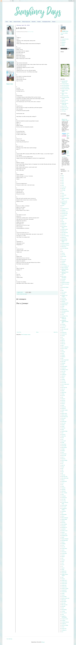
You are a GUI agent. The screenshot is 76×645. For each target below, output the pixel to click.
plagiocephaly (64, 519)
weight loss (64, 623)
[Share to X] (28, 292)
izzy (62, 463)
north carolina (64, 505)
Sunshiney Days (65, 31)
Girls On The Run (65, 235)
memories (63, 487)
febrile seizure (64, 413)
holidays (63, 450)
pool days (63, 522)
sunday (63, 593)
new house (64, 500)
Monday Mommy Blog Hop (65, 272)
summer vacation (65, 588)
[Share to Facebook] (29, 292)
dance (63, 385)
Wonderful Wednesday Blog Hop (65, 321)
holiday (63, 449)
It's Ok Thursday (65, 248)
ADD (63, 193)
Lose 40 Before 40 (65, 266)
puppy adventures (65, 538)
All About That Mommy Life (65, 81)
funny (63, 429)
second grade (64, 553)
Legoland (63, 261)
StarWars (63, 301)
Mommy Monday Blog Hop (65, 270)
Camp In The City (65, 208)
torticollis (63, 606)
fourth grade (64, 421)
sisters (63, 561)
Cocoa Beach (64, 215)
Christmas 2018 (65, 213)
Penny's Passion (65, 100)
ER (62, 220)
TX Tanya (64, 111)
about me (63, 327)
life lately (63, 474)
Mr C (63, 274)
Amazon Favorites (17, 21)
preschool (63, 529)
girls (62, 432)
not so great (64, 506)
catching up (64, 374)
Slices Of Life (64, 106)
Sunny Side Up (65, 109)
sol (62, 566)
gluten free (64, 436)
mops (63, 494)
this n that (63, 603)
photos (63, 516)
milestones (64, 491)
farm (63, 411)
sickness (63, 559)
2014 (63, 175)
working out (64, 630)
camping (63, 372)
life (62, 473)
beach (63, 353)
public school (64, 533)
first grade (64, 418)
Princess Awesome (65, 284)
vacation (63, 611)
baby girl (63, 343)
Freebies (39, 21)
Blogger (43, 642)
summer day (64, 585)
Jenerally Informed (65, 87)
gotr (62, 439)
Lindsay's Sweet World (65, 91)
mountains (64, 496)
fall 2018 (63, 400)
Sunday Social (64, 304)
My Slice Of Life (65, 95)
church (63, 377)
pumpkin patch (64, 535)
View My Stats (9, 638)
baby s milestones (65, 347)
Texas (63, 307)
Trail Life (63, 312)
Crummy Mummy (65, 83)
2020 (63, 185)
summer (63, 578)
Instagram (63, 42)
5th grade (63, 188)
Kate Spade (64, 256)
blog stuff (63, 361)
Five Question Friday (64, 227)
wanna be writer (65, 618)
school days (64, 551)
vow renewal (64, 612)
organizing (64, 511)
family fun (64, 406)
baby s (63, 345)
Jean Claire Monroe (65, 85)
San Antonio (64, 292)
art (62, 337)
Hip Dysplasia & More (46, 21)
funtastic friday (64, 431)
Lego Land (64, 259)
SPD (63, 290)
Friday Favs (64, 230)
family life (64, 408)
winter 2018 (64, 628)
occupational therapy (64, 509)
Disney (63, 216)
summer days (64, 586)
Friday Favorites (65, 229)
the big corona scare (65, 598)
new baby (63, 499)
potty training (64, 524)
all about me (64, 332)
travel (63, 607)
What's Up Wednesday (68, 135)
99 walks (63, 190)
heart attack (64, 444)
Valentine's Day (65, 316)
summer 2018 (64, 582)
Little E (63, 262)
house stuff (64, 455)
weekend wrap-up (65, 622)
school (63, 550)
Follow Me (34, 21)
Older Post (56, 332)
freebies (63, 424)
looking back (64, 481)
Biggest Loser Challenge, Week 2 (65, 120)
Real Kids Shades (65, 287)
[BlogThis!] (27, 292)
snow (63, 563)
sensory (63, 555)
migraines (63, 489)
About (11, 21)
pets (62, 512)
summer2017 (64, 590)
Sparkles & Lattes (65, 107)
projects (63, 532)
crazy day (63, 381)
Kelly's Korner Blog (65, 88)
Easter (63, 221)
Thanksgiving (64, 309)
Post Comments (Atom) (25, 334)
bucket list (64, 368)
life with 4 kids (64, 476)
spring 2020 (64, 572)
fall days (63, 403)
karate (63, 466)
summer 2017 (64, 580)
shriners (63, 556)
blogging (63, 363)
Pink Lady (64, 101)
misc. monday (64, 492)
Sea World (64, 298)
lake (62, 470)
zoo (62, 631)
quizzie (26, 294)
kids (62, 468)
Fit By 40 (63, 224)
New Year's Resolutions (64, 277)
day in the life (64, 387)
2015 (63, 177)
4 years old (64, 187)
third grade (64, 599)
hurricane (63, 458)
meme (63, 486)
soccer (63, 564)
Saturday (63, 293)
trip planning (64, 609)
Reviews (53, 21)
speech (63, 568)
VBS (63, 314)
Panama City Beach (65, 282)
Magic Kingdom (65, 267)
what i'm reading (65, 625)
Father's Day (64, 223)
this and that (64, 601)
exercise (63, 395)
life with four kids (65, 478)
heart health (64, 445)
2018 (63, 182)
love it (63, 483)
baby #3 (63, 340)
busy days (64, 371)
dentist (63, 390)
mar (62, 484)
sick (62, 558)
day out (63, 389)
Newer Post (19, 332)
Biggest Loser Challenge (64, 203)
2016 (63, 178)
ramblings (63, 543)
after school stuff (65, 329)
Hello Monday (64, 239)
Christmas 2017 (65, 212)
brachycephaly (64, 366)
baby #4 (63, 342)
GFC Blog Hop (65, 232)
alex (62, 330)
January (63, 253)
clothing (63, 379)
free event (63, 423)
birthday (63, 355)
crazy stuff (64, 382)
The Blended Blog (65, 311)
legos (63, 471)
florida (63, 419)
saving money (64, 548)
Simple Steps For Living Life (65, 104)
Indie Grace (64, 246)
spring (63, 569)
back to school (64, 348)
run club (63, 546)
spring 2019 (64, 571)
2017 (63, 180)
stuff (62, 577)
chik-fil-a (63, 376)
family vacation (65, 410)
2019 (63, 183)
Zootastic (63, 324)
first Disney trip (65, 416)
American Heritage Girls (65, 199)
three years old (64, 604)
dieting (63, 393)
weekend (63, 620)
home (63, 452)
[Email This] (26, 292)
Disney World (64, 218)
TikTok (63, 45)
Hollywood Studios (65, 243)
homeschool (64, 453)
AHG (63, 196)
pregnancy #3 (64, 527)
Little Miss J (64, 264)
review (63, 545)
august (63, 338)
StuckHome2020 (65, 303)
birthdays (63, 356)
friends (63, 426)
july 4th (63, 465)
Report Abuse (10, 84)
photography (64, 514)
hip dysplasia (64, 447)
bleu (62, 358)
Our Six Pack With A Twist (65, 98)
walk (63, 614)
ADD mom (64, 195)
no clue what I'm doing (65, 503)
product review (64, 530)
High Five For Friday (64, 241)
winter (63, 626)
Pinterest (63, 44)
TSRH (63, 306)
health (63, 442)
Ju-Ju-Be (63, 254)
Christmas (64, 210)
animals (63, 335)
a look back (64, 325)
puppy (63, 537)
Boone (63, 205)
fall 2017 (63, 398)
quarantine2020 (65, 540)
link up (63, 479)
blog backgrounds (65, 359)
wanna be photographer (64, 616)
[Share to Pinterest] (30, 292)
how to (63, 457)
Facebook (63, 40)
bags (63, 350)
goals (63, 437)
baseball (63, 351)
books (63, 364)
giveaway (63, 434)
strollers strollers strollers (65, 575)
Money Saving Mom (64, 93)
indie (63, 462)
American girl (64, 201)
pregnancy (64, 525)
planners (63, 520)
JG (62, 251)
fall (62, 397)
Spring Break (64, 299)
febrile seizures (64, 415)
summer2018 (64, 591)
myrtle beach (64, 497)
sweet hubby (64, 596)
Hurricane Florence (65, 245)
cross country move (65, 384)
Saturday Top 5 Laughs (65, 296)
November (64, 279)
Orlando (63, 280)
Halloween (64, 237)
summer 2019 (64, 583)
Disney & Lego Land (26, 21)
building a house (65, 369)
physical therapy (65, 517)
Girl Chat (63, 234)
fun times (63, 427)
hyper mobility (64, 460)
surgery (63, 595)
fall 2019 (63, 402)
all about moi (22, 294)
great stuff (64, 440)
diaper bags (64, 392)
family (63, 405)
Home (7, 21)
